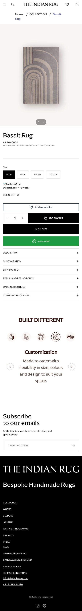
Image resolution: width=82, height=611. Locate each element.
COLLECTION (38, 14)
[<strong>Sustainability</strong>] (41, 337)
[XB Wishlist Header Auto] (67, 4)
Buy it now (41, 229)
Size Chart (9, 195)
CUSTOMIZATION (12, 261)
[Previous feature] (10, 366)
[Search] (12, 4)
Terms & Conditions (15, 573)
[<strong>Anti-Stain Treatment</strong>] (11, 337)
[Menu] (4, 4)
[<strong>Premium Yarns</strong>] (26, 337)
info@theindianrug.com (15, 578)
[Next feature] (71, 366)
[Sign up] (73, 445)
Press (6, 542)
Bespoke (8, 515)
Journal (8, 522)
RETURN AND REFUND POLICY (18, 278)
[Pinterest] (44, 605)
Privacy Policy (12, 566)
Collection (10, 502)
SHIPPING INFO (10, 269)
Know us (8, 535)
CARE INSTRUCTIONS (14, 286)
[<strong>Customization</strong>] (55, 337)
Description (10, 252)
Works (7, 509)
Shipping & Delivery (15, 553)
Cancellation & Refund (17, 560)
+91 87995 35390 (13, 584)
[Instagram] (37, 605)
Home (19, 14)
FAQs (6, 546)
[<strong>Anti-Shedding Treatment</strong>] (70, 337)
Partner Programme (15, 528)
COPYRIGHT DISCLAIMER (16, 295)
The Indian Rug (45, 597)
